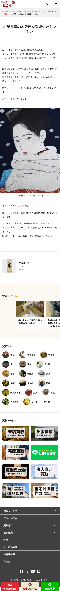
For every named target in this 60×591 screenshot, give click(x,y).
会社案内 (14, 580)
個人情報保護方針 (42, 580)
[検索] (48, 4)
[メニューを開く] (56, 4)
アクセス (8, 561)
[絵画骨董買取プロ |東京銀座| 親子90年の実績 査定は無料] (8, 4)
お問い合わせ (26, 580)
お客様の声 (9, 554)
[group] (30, 315)
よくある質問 (10, 547)
